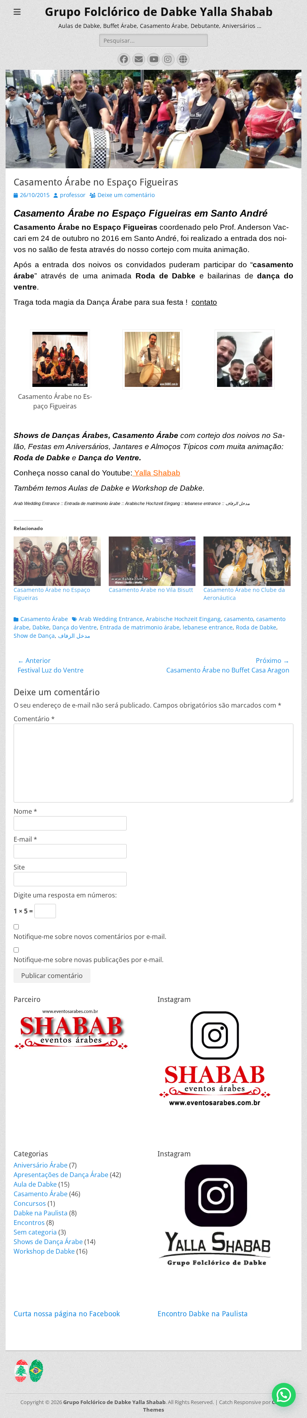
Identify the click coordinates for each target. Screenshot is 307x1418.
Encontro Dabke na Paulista (202, 1314)
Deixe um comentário (126, 195)
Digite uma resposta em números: (65, 895)
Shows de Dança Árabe (48, 1241)
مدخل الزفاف (74, 635)
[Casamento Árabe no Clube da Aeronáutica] (247, 561)
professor (73, 195)
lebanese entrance (208, 627)
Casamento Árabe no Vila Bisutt (151, 590)
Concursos (30, 1203)
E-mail (25, 839)
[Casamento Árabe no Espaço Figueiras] (57, 561)
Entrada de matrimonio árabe (139, 627)
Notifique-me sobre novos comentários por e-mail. (90, 936)
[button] (60, 374)
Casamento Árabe (44, 619)
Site (19, 867)
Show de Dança (34, 635)
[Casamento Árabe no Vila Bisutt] (152, 561)
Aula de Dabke (35, 1184)
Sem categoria (35, 1232)
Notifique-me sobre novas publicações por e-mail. (88, 959)
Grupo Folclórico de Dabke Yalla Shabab (159, 12)
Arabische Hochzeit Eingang (183, 619)
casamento (238, 619)
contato (204, 302)
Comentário (34, 718)
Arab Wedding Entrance (111, 619)
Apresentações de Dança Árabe (61, 1174)
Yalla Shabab (156, 473)
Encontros (29, 1222)
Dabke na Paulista (41, 1213)
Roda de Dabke (256, 627)
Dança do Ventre (74, 627)
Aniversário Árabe (41, 1165)
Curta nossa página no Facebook (67, 1314)
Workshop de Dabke (44, 1251)
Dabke (40, 627)
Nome (25, 811)
